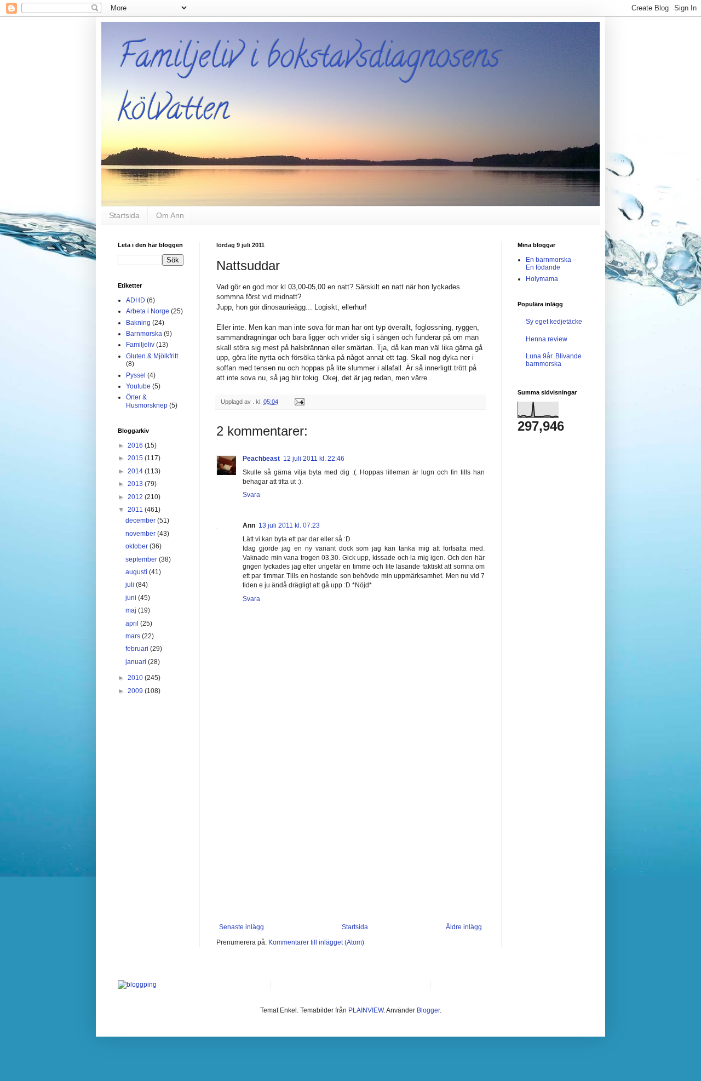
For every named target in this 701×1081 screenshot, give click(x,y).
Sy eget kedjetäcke (554, 321)
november (141, 533)
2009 (136, 691)
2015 (136, 458)
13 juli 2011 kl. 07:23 (289, 525)
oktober (137, 546)
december (141, 520)
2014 (136, 471)
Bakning (138, 323)
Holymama (542, 279)
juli (130, 584)
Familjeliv (140, 344)
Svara (251, 495)
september (142, 559)
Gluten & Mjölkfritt (152, 356)
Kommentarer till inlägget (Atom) (316, 942)
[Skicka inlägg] (299, 401)
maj (131, 610)
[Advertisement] (350, 841)
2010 (136, 678)
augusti (137, 572)
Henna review (546, 339)
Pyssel (136, 375)
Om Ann (170, 215)
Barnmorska (144, 334)
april (132, 623)
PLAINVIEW (365, 1010)
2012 (136, 497)
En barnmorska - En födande (550, 263)
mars (133, 636)
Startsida (124, 215)
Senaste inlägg (241, 927)
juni (131, 598)
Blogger (428, 1010)
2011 (136, 509)
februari (137, 649)
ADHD (135, 300)
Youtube (138, 386)
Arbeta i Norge (147, 311)
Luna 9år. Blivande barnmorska (554, 360)
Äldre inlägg (464, 927)
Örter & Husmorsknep (147, 401)
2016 (136, 445)
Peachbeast (261, 458)
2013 (136, 484)
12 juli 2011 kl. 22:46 (313, 458)
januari (136, 662)
